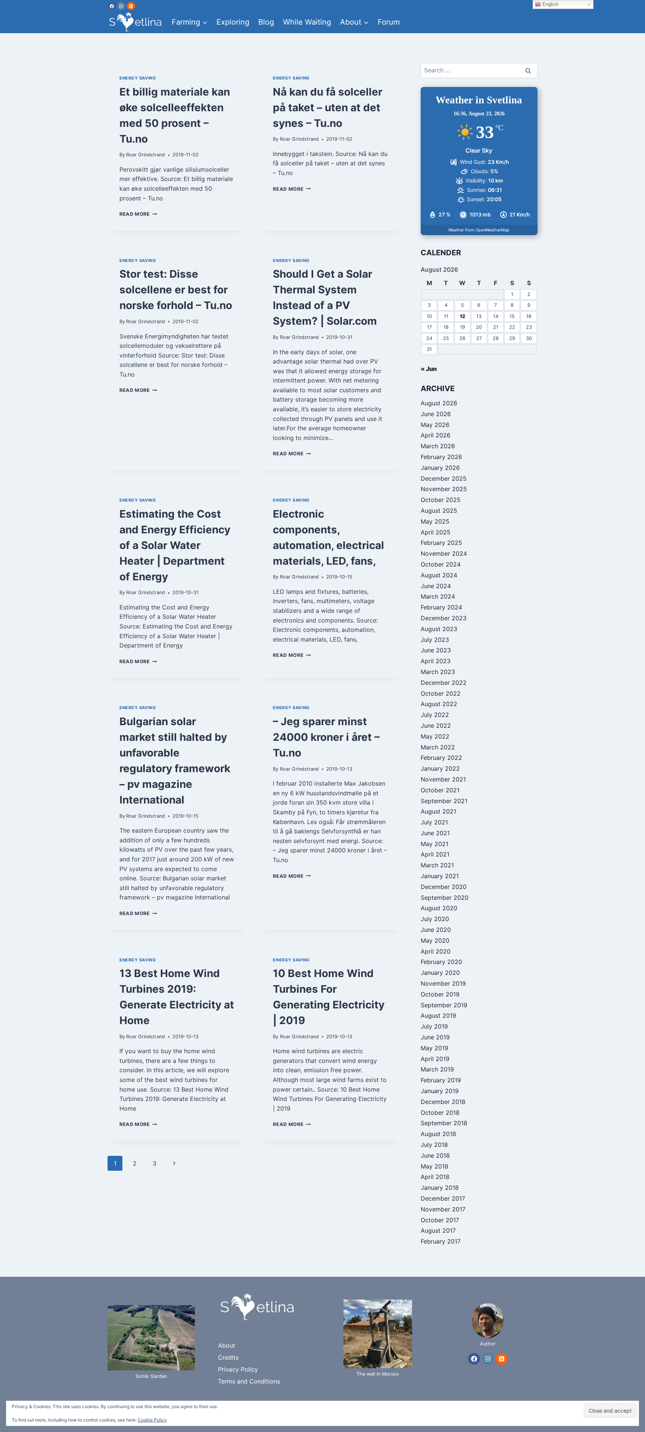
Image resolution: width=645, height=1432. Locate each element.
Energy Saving (137, 78)
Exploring (232, 22)
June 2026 (436, 414)
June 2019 (435, 1037)
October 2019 (440, 994)
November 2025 (444, 489)
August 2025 (439, 510)
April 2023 (436, 661)
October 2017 (440, 1220)
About (226, 1345)
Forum (389, 22)
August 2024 (439, 575)
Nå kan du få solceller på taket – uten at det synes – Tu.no (327, 107)
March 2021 (437, 865)
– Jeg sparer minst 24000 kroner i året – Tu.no (326, 737)
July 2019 (434, 1026)
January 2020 (440, 972)
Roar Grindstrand (145, 154)
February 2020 (441, 961)
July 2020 (435, 919)
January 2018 (440, 1187)
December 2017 (443, 1198)
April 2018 (435, 1176)
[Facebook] (112, 6)
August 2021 (438, 811)
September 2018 (444, 1123)
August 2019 (438, 1015)
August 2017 (438, 1230)
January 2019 (440, 1091)
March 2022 (438, 747)
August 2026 (439, 403)
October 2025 (441, 499)
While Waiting (307, 22)
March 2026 (438, 446)
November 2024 (444, 553)
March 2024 (438, 596)
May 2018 (434, 1166)
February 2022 (441, 757)
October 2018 (440, 1112)
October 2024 (441, 564)
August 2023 (439, 629)
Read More (138, 214)
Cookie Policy (152, 1420)
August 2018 (438, 1134)
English (549, 4)
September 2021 (444, 801)
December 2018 (443, 1101)
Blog (266, 22)
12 (462, 316)
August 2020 (439, 908)
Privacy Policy (238, 1369)
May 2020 (435, 940)
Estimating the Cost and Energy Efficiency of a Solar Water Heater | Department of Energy (174, 545)
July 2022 (435, 714)
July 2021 (434, 822)
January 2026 (440, 467)
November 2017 (443, 1209)
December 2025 (444, 478)
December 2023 (444, 618)
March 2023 (438, 672)
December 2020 (444, 886)
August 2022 (439, 704)
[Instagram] (121, 6)
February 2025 (441, 542)
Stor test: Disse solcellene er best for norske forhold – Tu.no (175, 290)
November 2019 (443, 983)
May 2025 (435, 521)
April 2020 (436, 951)
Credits (228, 1357)
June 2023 (436, 650)
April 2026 (436, 435)
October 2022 (441, 693)
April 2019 (435, 1059)
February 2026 (441, 457)
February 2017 (441, 1241)
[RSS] (131, 6)
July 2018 (434, 1144)
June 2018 (435, 1155)
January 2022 (440, 768)
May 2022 (435, 736)
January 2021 (440, 876)
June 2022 (436, 725)
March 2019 (437, 1069)
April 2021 (435, 854)
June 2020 (436, 929)
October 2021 (440, 790)
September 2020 (444, 897)
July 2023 (435, 639)
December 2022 (444, 682)
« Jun (429, 368)
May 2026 (435, 424)
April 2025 (436, 532)
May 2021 (434, 844)
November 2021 (443, 779)
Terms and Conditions (249, 1381)
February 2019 (441, 1080)
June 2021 (435, 833)
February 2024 (441, 607)
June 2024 (436, 586)
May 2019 (434, 1048)
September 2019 (444, 1005)
